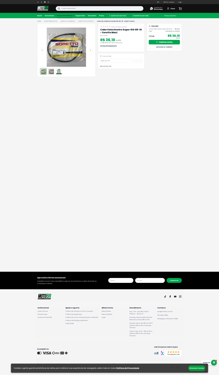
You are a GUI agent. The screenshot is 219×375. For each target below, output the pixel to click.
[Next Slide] (187, 16)
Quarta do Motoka (118, 16)
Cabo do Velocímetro (86, 21)
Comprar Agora (166, 42)
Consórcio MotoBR (141, 16)
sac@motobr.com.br (165, 311)
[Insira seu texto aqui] (38, 2)
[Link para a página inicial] (39, 21)
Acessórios (49, 16)
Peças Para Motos (65, 15)
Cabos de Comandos (67, 21)
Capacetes (80, 16)
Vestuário (92, 16)
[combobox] (99, 8)
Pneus (101, 16)
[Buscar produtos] (59, 8)
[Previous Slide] (153, 16)
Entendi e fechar (196, 368)
